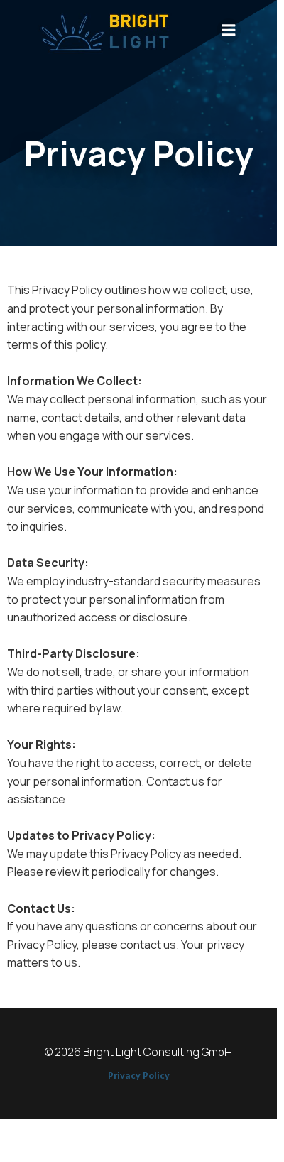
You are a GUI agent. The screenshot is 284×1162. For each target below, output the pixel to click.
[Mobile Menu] (229, 30)
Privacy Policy (139, 1075)
